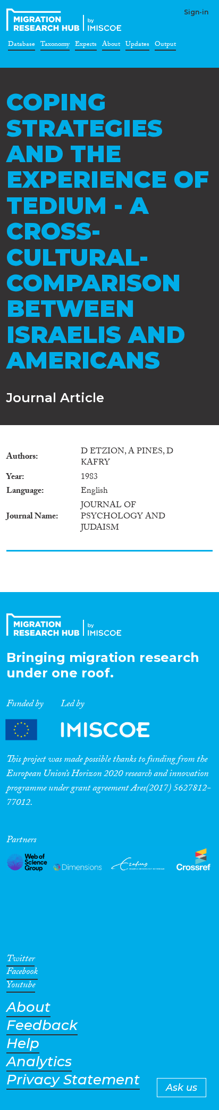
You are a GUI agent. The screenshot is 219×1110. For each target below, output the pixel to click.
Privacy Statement (73, 1080)
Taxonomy (55, 46)
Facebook (22, 973)
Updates (137, 46)
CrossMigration (65, 20)
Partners (86, 729)
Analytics (39, 1061)
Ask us (181, 1087)
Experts (86, 46)
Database (21, 46)
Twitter (20, 960)
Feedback (42, 1025)
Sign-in (196, 12)
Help (22, 1043)
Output (165, 46)
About (111, 46)
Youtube (20, 986)
